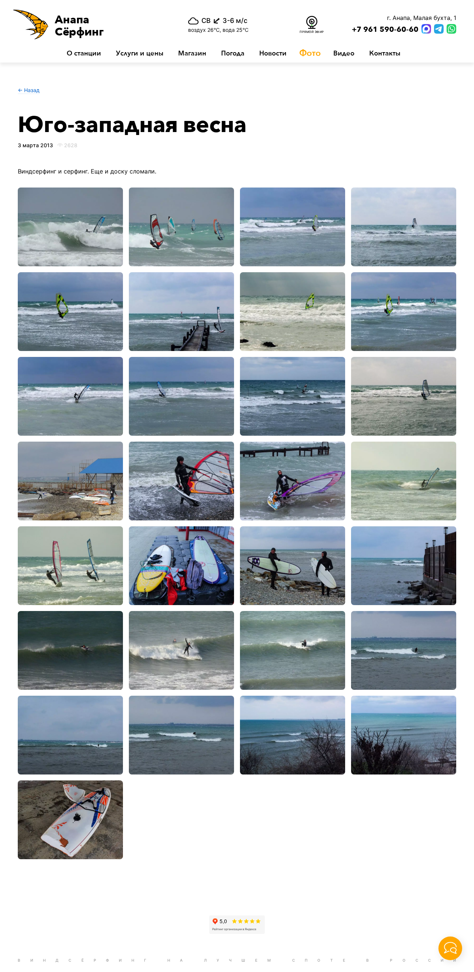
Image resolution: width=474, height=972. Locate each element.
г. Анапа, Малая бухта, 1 (421, 17)
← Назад (29, 90)
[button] (88, 24)
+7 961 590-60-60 (385, 30)
